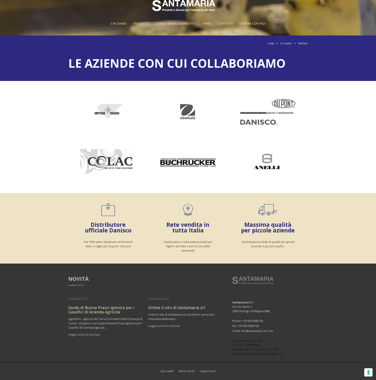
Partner (303, 43)
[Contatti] (225, 23)
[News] (206, 23)
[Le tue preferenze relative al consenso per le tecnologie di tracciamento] (368, 372)
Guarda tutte (76, 285)
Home (270, 43)
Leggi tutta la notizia (84, 334)
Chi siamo (286, 43)
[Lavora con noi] (252, 23)
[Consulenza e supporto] (175, 23)
